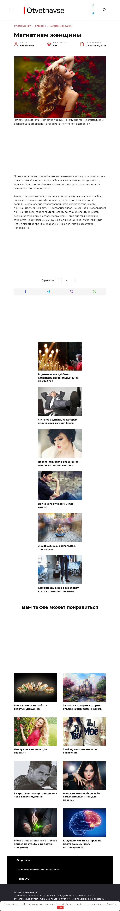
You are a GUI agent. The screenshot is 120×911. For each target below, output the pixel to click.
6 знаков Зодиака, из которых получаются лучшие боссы (57, 421)
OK (60, 907)
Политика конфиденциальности (38, 869)
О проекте (24, 860)
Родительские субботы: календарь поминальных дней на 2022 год (58, 377)
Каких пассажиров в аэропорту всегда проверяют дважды (58, 589)
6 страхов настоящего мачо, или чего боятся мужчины (35, 795)
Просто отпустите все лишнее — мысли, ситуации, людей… (60, 463)
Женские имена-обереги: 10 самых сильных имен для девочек (81, 796)
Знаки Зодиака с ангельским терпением (57, 547)
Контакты (23, 879)
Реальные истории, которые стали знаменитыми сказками (82, 707)
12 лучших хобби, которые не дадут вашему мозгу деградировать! (82, 844)
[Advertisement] (60, 150)
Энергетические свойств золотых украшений (30, 707)
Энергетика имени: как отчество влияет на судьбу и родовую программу (35, 844)
